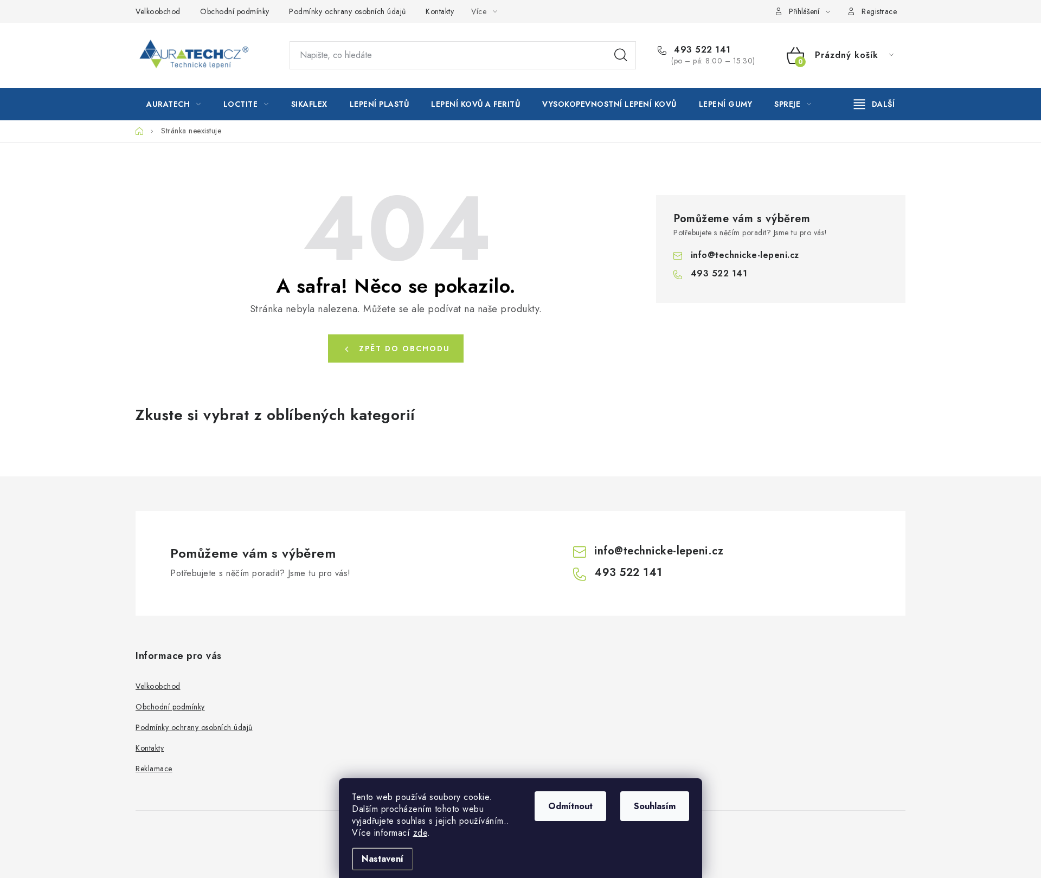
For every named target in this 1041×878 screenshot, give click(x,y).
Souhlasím (655, 806)
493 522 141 (701, 49)
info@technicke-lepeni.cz (745, 255)
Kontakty (440, 11)
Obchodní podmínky (234, 11)
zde (420, 833)
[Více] (874, 104)
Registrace (879, 11)
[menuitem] (174, 104)
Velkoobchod (158, 11)
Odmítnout (570, 806)
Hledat (621, 55)
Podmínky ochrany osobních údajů (347, 11)
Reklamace (154, 768)
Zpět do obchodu (404, 348)
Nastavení (382, 859)
